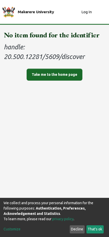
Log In (87, 12)
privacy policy (63, 219)
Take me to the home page (54, 74)
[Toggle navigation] (102, 12)
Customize (12, 229)
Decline (77, 229)
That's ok (95, 229)
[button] (76, 12)
